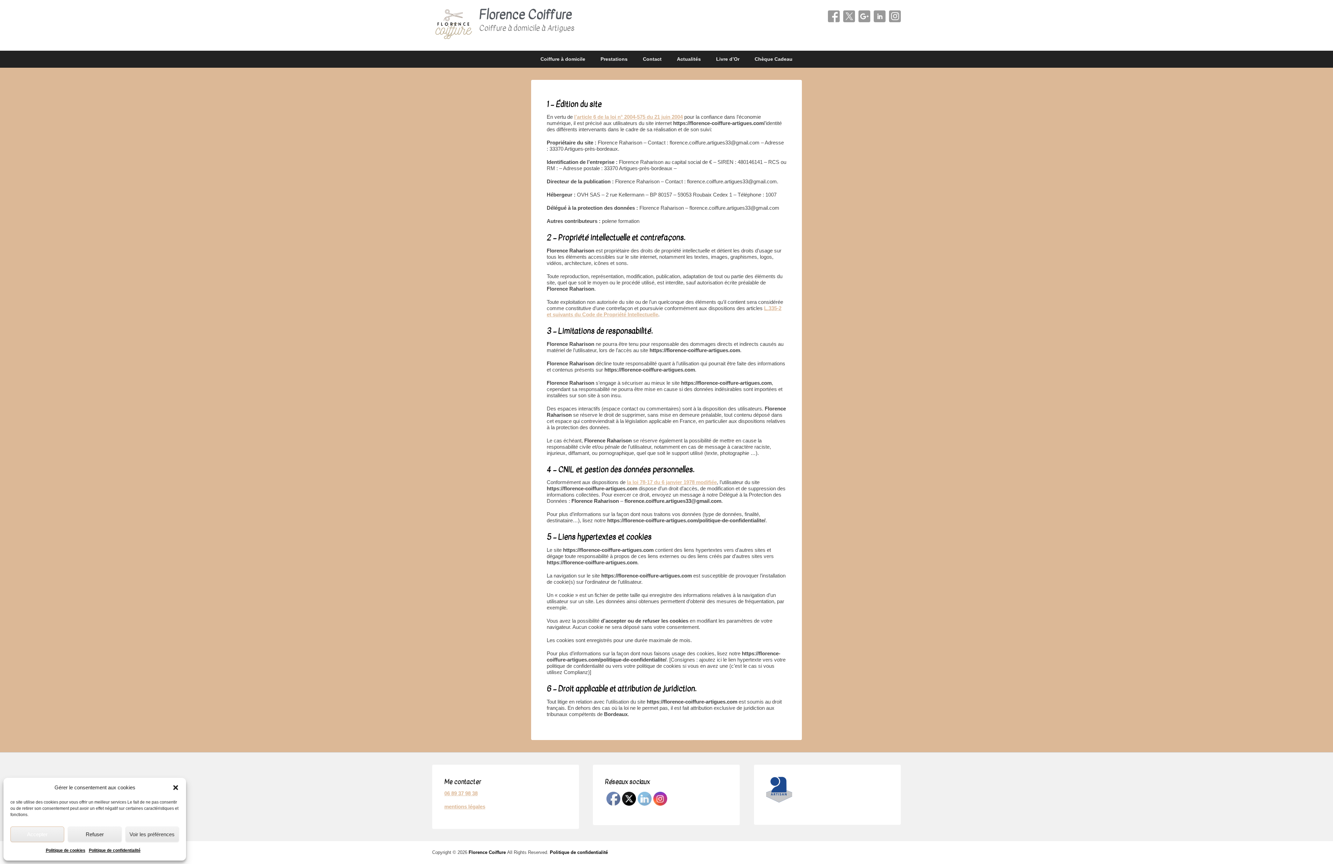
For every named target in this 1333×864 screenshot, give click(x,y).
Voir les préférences (152, 834)
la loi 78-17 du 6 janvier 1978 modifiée (672, 482)
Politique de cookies (65, 850)
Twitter (849, 16)
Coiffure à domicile (562, 59)
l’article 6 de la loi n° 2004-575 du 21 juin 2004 (628, 117)
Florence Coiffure (525, 15)
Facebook (834, 16)
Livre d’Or (727, 59)
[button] (175, 787)
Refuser (95, 834)
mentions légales (464, 806)
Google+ (864, 16)
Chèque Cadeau (774, 59)
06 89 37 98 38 (461, 793)
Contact (652, 59)
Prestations (614, 59)
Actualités (689, 59)
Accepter (37, 834)
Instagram (895, 16)
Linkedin (880, 16)
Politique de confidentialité (115, 850)
